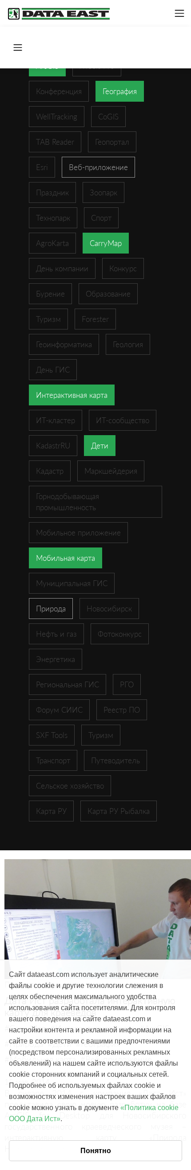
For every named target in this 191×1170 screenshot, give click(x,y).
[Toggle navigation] (179, 13)
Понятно (95, 1150)
